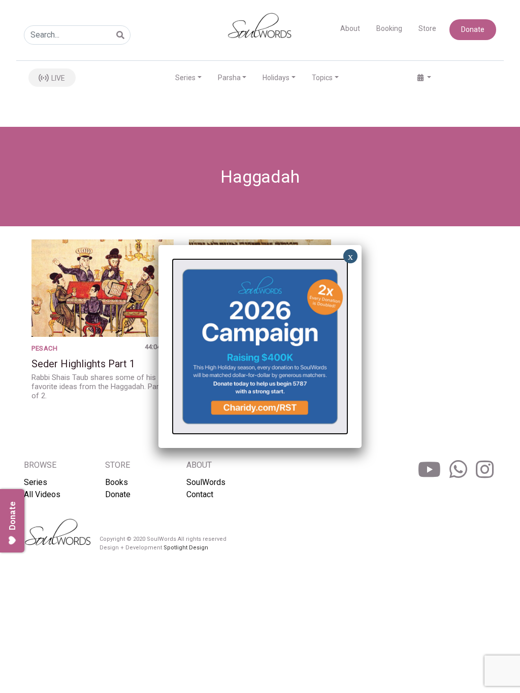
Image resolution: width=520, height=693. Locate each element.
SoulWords (205, 482)
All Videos (42, 494)
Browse (40, 465)
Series (35, 482)
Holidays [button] (276, 78)
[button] (424, 77)
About (350, 28)
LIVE (57, 78)
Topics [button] (322, 78)
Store (427, 28)
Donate (472, 29)
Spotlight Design (186, 547)
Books (116, 482)
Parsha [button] (229, 78)
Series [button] (185, 78)
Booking (389, 28)
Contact (199, 494)
